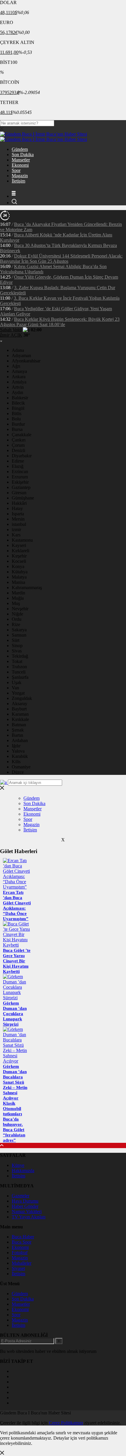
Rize (16, 624)
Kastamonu (22, 540)
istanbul (19, 524)
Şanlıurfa (20, 677)
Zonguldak (22, 698)
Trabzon (19, 666)
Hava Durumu (25, 1200)
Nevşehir (20, 608)
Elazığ (17, 466)
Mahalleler (21, 1263)
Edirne (18, 460)
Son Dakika (23, 154)
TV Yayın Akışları (28, 1216)
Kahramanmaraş (27, 587)
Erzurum (20, 476)
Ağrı (16, 366)
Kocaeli (19, 561)
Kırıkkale (20, 719)
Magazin (20, 175)
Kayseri (19, 545)
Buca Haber (23, 1236)
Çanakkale (21, 434)
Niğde (17, 613)
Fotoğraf (20, 1252)
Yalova (18, 751)
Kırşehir (19, 555)
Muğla (18, 598)
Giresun (19, 492)
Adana (18, 350)
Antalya (19, 381)
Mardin (18, 592)
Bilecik (18, 402)
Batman (19, 724)
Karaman (20, 714)
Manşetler (21, 159)
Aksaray (19, 703)
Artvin (18, 387)
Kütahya (20, 571)
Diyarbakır (22, 455)
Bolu (16, 418)
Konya (18, 566)
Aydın (17, 392)
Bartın (17, 735)
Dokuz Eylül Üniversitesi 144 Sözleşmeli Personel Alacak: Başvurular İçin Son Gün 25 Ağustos (61, 258)
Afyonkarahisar (26, 360)
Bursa (17, 429)
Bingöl (18, 408)
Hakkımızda (23, 1170)
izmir (16, 529)
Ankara (18, 376)
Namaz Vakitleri (27, 1211)
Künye (18, 1165)
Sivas (17, 650)
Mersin (18, 518)
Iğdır (16, 745)
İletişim (18, 180)
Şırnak (18, 729)
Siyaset (18, 1268)
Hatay (17, 508)
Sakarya (19, 629)
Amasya (19, 371)
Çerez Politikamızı (66, 1422)
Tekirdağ (20, 656)
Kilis (16, 761)
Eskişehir (20, 482)
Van (15, 687)
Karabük (20, 756)
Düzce (18, 772)
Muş (16, 603)
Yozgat (18, 693)
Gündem (20, 149)
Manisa (18, 582)
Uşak (16, 682)
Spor (16, 170)
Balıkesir (20, 397)
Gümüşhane (23, 497)
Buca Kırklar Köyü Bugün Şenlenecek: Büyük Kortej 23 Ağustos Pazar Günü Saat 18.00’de (60, 322)
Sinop (17, 645)
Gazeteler (20, 1195)
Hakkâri (19, 503)
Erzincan (20, 471)
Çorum (18, 445)
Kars (16, 534)
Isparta (18, 513)
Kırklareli (20, 550)
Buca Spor (21, 1242)
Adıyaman (21, 355)
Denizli (18, 450)
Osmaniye (21, 766)
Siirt (15, 640)
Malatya (19, 576)
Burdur (18, 424)
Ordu (16, 619)
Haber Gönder (25, 1206)
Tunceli (18, 671)
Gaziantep (21, 487)
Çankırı (18, 439)
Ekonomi (20, 165)
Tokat (17, 661)
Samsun (19, 634)
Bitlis (16, 413)
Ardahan (20, 740)
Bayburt (19, 708)
